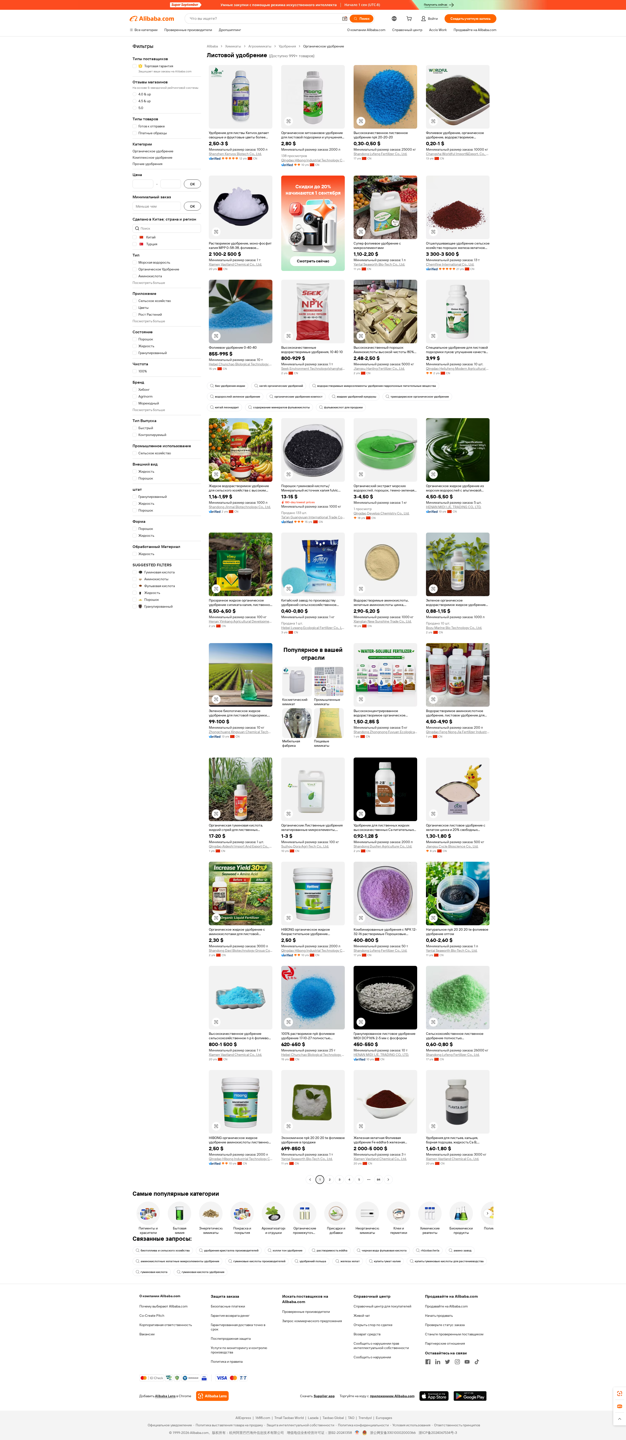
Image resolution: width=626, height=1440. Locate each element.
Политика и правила (227, 1361)
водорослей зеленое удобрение (237, 396)
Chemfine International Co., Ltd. (450, 264)
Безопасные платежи (228, 1306)
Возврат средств (367, 1334)
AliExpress (243, 1418)
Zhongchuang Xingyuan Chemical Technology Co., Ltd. (240, 732)
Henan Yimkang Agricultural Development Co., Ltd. (240, 621)
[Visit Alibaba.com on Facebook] (428, 1362)
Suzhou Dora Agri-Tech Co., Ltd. (305, 846)
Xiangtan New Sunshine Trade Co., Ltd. (383, 621)
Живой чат (362, 1315)
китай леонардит (227, 407)
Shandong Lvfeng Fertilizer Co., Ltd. (380, 154)
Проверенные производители (306, 1312)
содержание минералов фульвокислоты (281, 407)
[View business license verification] (357, 1432)
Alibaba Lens (165, 1396)
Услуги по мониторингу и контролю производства (239, 1350)
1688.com (262, 1418)
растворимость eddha (332, 1250)
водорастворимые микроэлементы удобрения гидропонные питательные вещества (376, 386)
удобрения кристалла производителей (231, 1250)
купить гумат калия (387, 1261)
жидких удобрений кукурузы (356, 396)
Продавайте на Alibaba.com (446, 1306)
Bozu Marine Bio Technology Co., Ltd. (454, 628)
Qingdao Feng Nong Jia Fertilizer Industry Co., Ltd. (458, 732)
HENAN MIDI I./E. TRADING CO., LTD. (453, 507)
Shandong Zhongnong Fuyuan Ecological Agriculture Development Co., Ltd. (385, 732)
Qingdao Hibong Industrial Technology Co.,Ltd (313, 160)
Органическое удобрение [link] (323, 46)
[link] (619, 1393)
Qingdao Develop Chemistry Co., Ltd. (381, 513)
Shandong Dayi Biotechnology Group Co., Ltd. (240, 950)
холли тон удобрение (287, 1250)
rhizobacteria (430, 1250)
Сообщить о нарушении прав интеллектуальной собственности (381, 1345)
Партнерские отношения (445, 1343)
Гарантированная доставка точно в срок (238, 1327)
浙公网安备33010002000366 (393, 1433)
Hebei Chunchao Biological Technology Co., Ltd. (240, 364)
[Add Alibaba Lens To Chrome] (212, 1396)
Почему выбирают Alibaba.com (163, 1306)
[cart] (410, 19)
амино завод (462, 1250)
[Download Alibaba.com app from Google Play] (470, 1396)
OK (192, 184)
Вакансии (147, 1334)
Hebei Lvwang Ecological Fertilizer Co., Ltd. (313, 628)
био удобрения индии (230, 386)
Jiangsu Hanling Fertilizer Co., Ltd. (379, 368)
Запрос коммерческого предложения (312, 1321)
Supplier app (324, 1396)
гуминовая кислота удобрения (203, 1272)
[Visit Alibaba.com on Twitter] (447, 1362)
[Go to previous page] (310, 1179)
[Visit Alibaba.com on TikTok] (477, 1362)
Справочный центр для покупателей (382, 1306)
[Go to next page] (388, 1179)
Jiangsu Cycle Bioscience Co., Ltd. (452, 846)
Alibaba (212, 46)
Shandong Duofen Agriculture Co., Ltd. (383, 846)
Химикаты (233, 46)
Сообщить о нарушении (372, 1357)
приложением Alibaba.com (392, 1396)
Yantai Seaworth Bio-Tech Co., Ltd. (379, 264)
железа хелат (350, 1261)
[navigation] (167, 613)
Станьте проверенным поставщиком (454, 1334)
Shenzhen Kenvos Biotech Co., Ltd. (235, 154)
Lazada (313, 1418)
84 (378, 1179)
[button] (345, 19)
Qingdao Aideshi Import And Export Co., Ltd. (240, 846)
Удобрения (287, 46)
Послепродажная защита (231, 1338)
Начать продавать (439, 1315)
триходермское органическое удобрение (420, 396)
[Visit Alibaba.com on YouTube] (467, 1362)
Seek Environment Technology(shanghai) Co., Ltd (313, 368)
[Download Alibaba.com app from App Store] (434, 1396)
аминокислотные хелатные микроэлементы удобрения (180, 1261)
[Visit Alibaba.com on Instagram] (457, 1362)
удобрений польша (313, 1261)
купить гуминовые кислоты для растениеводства (449, 1261)
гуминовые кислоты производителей (259, 1261)
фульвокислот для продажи (343, 407)
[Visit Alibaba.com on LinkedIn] (438, 1362)
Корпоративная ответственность (165, 1325)
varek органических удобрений (281, 386)
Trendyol (365, 1418)
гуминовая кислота (154, 1272)
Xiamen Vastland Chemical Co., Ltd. (235, 264)
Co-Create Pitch (151, 1315)
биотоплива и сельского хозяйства (165, 1250)
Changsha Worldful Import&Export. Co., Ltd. (458, 154)
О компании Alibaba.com (159, 1296)
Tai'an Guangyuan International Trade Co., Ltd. (313, 517)
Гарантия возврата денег (230, 1315)
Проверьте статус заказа (445, 1325)
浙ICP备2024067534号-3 (438, 1433)
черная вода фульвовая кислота (384, 1250)
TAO (351, 1418)
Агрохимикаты (259, 46)
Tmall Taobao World (289, 1418)
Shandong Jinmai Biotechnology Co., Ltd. (240, 507)
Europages (384, 1418)
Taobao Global (333, 1418)
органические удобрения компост (298, 396)
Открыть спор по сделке (373, 1325)
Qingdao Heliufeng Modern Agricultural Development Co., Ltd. (458, 368)
